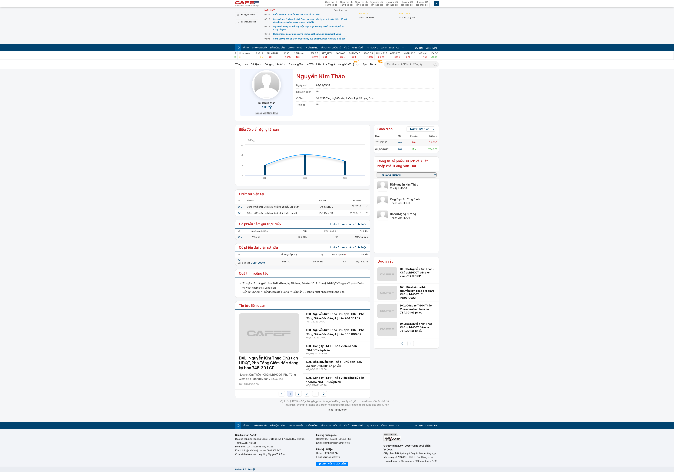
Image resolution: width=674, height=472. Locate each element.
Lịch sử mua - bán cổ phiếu (347, 224)
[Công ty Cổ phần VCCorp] (392, 441)
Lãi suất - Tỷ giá (325, 64)
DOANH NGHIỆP (295, 48)
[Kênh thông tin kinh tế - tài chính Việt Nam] (247, 4)
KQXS (310, 64)
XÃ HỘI (246, 48)
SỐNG (383, 48)
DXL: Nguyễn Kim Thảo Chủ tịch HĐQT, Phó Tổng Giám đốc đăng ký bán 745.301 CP (268, 362)
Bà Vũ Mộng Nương (403, 214)
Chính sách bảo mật (245, 469)
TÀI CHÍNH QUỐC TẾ (331, 48)
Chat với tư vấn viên (334, 464)
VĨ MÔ (346, 48)
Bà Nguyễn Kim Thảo (404, 184)
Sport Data (369, 64)
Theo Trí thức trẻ (337, 409)
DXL (239, 207)
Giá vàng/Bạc (296, 64)
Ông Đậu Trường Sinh (405, 199)
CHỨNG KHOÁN (259, 48)
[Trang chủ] (238, 47)
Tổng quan (241, 64)
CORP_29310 (258, 263)
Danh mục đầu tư (248, 22)
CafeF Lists (431, 47)
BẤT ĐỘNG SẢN (277, 48)
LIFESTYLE (394, 48)
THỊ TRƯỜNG (372, 48)
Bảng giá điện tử (248, 15)
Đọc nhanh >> (340, 10)
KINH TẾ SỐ (357, 48)
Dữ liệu (419, 47)
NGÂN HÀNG (312, 48)
